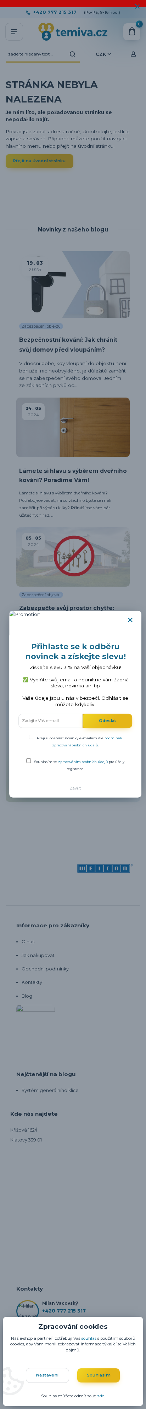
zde (100, 1395)
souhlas (89, 1338)
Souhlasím (99, 1375)
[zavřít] (137, 7)
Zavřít (75, 788)
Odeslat (107, 720)
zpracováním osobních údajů (83, 761)
